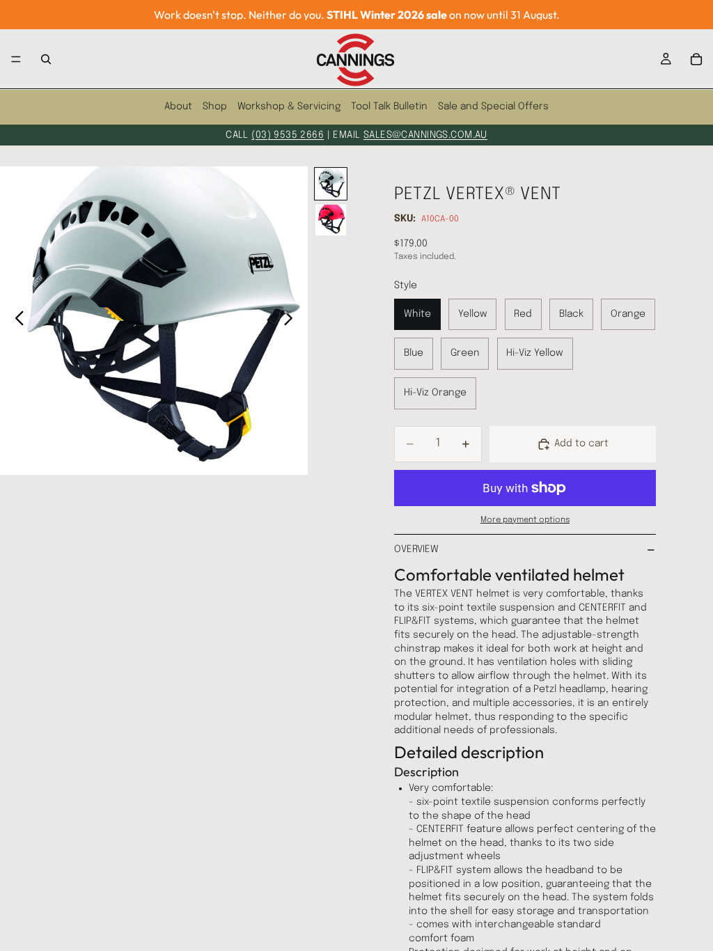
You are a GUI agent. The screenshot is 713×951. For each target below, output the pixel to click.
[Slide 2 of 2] (330, 220)
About (178, 106)
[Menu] (16, 59)
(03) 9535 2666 (287, 135)
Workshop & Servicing (288, 106)
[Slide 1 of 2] (330, 183)
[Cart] (696, 59)
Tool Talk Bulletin (389, 106)
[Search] (46, 59)
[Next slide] (292, 320)
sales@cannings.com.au (425, 135)
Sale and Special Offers (493, 106)
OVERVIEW (416, 549)
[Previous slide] (15, 320)
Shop (215, 106)
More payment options (525, 520)
